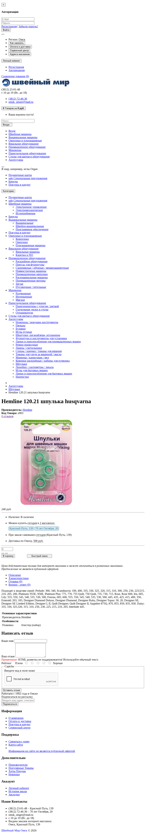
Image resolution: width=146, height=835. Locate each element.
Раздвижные (23, 293)
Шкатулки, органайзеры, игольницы (38, 335)
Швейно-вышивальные (30, 226)
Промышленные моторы (31, 280)
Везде (12, 130)
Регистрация (9, 26)
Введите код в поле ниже (19, 670)
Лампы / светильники (29, 347)
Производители (18, 764)
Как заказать (17, 43)
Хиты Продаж (17, 771)
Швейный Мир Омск (14, 830)
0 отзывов (7, 416)
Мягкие (20, 299)
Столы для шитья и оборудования (29, 156)
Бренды (13, 181)
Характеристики (19, 578)
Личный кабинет (19, 788)
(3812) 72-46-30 (18, 98)
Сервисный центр (19, 50)
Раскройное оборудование (32, 261)
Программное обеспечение (32, 229)
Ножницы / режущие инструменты (37, 322)
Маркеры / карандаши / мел (32, 357)
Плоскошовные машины (30, 245)
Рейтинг (6, 663)
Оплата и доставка (20, 46)
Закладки (14, 794)
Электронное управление (31, 206)
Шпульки (21, 363)
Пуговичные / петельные (31, 287)
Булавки (21, 328)
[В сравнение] (6, 553)
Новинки (14, 774)
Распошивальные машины (32, 277)
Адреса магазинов (20, 54)
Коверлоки (22, 238)
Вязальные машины (28, 251)
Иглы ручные (24, 331)
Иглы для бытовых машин (32, 370)
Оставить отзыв (11, 690)
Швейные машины (20, 134)
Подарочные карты (20, 175)
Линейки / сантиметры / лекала (35, 367)
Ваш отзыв (8, 656)
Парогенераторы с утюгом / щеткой (37, 306)
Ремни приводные (27, 344)
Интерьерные (24, 296)
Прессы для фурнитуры (30, 264)
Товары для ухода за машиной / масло (38, 354)
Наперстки (22, 376)
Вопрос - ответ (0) (19, 584)
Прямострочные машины (31, 271)
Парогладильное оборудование (27, 153)
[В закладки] (2, 553)
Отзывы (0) (15, 581)
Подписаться (10, 704)
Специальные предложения (28, 178)
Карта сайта (16, 744)
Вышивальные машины (23, 137)
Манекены (15, 150)
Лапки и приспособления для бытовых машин (44, 373)
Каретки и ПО (24, 254)
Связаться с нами (19, 741)
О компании (16, 717)
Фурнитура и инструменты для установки (41, 338)
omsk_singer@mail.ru (21, 101)
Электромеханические (29, 210)
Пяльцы (20, 325)
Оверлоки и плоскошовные (25, 140)
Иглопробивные (25, 213)
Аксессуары (16, 159)
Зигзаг (20, 283)
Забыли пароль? (28, 26)
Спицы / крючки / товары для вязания (39, 351)
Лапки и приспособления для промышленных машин (48, 341)
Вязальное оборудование (24, 143)
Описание (15, 575)
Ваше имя (7, 640)
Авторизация (17, 70)
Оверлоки (22, 242)
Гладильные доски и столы (32, 309)
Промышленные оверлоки (32, 274)
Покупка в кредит (19, 184)
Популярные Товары (21, 767)
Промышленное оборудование (27, 146)
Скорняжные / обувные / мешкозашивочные (42, 267)
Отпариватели (24, 312)
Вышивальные (24, 222)
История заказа (18, 791)
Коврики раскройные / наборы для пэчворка (43, 360)
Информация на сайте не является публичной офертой (42, 751)
